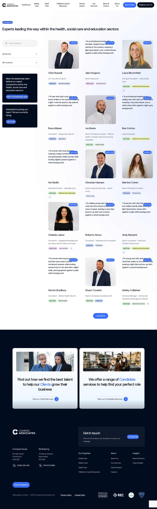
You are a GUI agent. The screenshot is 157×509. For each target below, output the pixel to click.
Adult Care (82, 467)
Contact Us (133, 436)
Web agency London (20, 495)
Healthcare (82, 458)
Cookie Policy (80, 495)
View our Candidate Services (109, 399)
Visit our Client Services (43, 399)
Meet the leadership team (17, 97)
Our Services (116, 463)
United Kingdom (21, 485)
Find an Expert (82, 5)
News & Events (138, 458)
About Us (114, 458)
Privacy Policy (66, 495)
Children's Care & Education (89, 472)
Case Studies (138, 463)
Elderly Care (83, 463)
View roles (11, 122)
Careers (114, 472)
